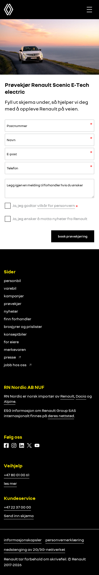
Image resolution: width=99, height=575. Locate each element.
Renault (67, 396)
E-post (12, 154)
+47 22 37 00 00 (17, 507)
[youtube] (37, 445)
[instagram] (14, 445)
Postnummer (17, 126)
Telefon (12, 168)
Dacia (81, 396)
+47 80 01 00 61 (16, 474)
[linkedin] (21, 445)
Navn (11, 140)
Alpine (9, 401)
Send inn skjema (19, 515)
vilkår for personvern (56, 205)
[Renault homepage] (8, 9)
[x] (29, 445)
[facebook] (6, 445)
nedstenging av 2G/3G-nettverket (34, 549)
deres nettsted (61, 415)
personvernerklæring (64, 539)
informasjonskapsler (23, 539)
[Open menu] (89, 9)
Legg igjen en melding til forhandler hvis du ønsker (45, 185)
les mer (10, 483)
